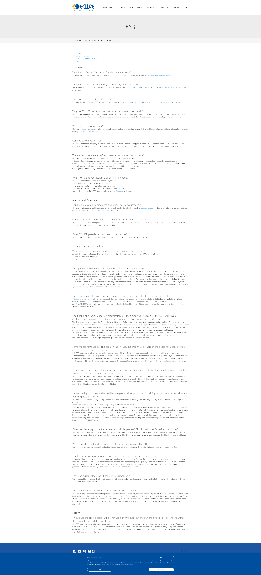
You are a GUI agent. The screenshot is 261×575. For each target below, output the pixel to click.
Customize (99, 569)
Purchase (78, 53)
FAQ (117, 40)
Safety (76, 61)
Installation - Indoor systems (85, 58)
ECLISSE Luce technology (82, 299)
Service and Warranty (82, 56)
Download (151, 7)
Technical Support (147, 208)
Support (109, 40)
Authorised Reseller (139, 88)
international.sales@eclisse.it (161, 75)
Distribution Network (122, 75)
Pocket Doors (107, 7)
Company (164, 7)
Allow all (161, 569)
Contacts (176, 7)
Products (121, 7)
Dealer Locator (136, 7)
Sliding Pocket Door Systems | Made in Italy (88, 40)
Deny (161, 557)
